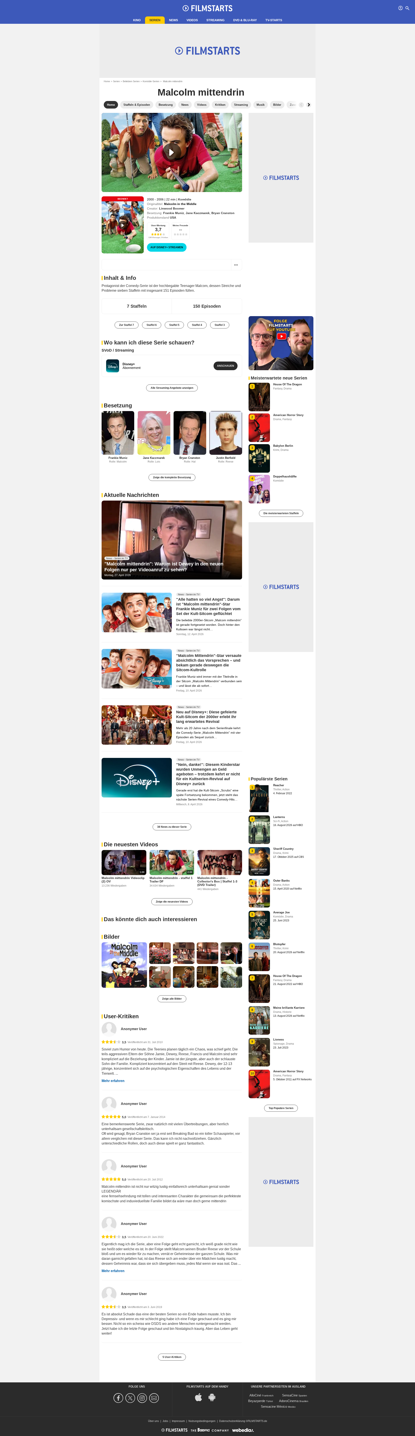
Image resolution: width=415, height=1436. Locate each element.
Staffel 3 (220, 325)
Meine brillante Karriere (289, 1007)
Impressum (178, 1421)
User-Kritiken (121, 1016)
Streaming (215, 20)
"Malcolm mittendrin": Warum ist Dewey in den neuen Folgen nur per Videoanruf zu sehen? (163, 566)
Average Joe (281, 912)
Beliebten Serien (131, 81)
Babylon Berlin (283, 445)
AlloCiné (255, 1395)
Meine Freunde (180, 225)
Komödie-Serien (151, 81)
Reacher (278, 785)
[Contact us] (154, 1398)
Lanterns (279, 817)
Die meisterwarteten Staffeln (281, 513)
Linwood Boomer (171, 208)
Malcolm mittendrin (201, 92)
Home (107, 81)
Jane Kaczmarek (198, 213)
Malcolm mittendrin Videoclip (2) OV (123, 879)
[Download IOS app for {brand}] (201, 1397)
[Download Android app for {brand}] (214, 1397)
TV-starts (273, 20)
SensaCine (290, 1395)
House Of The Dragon (287, 384)
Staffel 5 (174, 325)
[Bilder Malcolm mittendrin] (124, 965)
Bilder (112, 936)
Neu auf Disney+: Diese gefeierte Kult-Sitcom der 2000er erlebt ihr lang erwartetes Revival (206, 717)
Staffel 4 (197, 325)
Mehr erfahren (113, 1081)
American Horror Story (288, 415)
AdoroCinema (288, 1401)
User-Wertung (158, 225)
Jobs (165, 1421)
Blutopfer (279, 944)
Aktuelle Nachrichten (131, 495)
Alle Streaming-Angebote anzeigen (172, 387)
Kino (137, 20)
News (173, 20)
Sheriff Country (283, 848)
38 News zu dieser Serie (172, 826)
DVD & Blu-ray (245, 20)
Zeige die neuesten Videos (172, 901)
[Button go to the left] (301, 104)
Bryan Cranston (223, 213)
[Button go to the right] (308, 104)
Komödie (184, 199)
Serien (154, 20)
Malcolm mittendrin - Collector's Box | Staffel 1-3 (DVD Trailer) (217, 881)
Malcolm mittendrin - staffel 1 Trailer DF (171, 879)
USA (173, 217)
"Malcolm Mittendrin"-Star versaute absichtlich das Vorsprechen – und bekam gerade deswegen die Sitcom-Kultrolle (208, 663)
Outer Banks (281, 880)
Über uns (153, 1421)
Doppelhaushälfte (285, 476)
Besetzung (118, 405)
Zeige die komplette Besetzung (172, 477)
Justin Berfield (225, 457)
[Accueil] (207, 8)
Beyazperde (256, 1401)
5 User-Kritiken (172, 1357)
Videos (192, 20)
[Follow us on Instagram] (142, 1398)
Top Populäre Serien (281, 1108)
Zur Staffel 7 (126, 325)
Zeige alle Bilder (172, 998)
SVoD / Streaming (118, 350)
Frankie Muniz (173, 213)
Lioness (278, 1039)
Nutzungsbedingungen (201, 1421)
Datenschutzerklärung (232, 1421)
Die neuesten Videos (131, 844)
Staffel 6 (152, 325)
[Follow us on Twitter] (130, 1398)
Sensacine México (274, 1406)
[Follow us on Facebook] (118, 1398)
